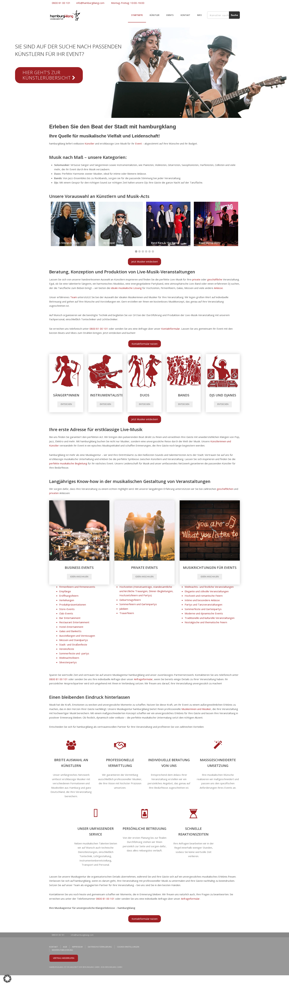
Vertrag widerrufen (63, 958)
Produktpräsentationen (72, 604)
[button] (7, 978)
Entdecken (66, 404)
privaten (54, 493)
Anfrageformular (143, 679)
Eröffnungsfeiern (68, 595)
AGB (65, 946)
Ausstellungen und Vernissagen (77, 635)
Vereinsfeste (66, 649)
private (196, 279)
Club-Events (66, 613)
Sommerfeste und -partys (74, 653)
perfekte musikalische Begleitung (68, 463)
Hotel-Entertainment (71, 626)
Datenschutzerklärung (100, 946)
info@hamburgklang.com (90, 3)
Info (199, 15)
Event (138, 143)
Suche (234, 15)
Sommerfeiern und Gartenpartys (138, 604)
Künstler (154, 15)
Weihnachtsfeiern (69, 657)
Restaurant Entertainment (74, 622)
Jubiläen (123, 608)
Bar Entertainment (69, 618)
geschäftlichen (225, 488)
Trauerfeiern (126, 613)
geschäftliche (214, 279)
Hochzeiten (126, 586)
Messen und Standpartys (73, 640)
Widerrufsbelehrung (62, 950)
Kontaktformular (170, 328)
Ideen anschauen (79, 576)
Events (170, 15)
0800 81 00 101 (60, 3)
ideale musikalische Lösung (126, 288)
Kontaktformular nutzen (145, 343)
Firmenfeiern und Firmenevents (77, 586)
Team (73, 297)
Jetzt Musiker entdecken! (144, 261)
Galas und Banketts (70, 631)
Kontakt (185, 15)
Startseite (137, 15)
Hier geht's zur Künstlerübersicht (47, 75)
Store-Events (67, 609)
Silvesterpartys (68, 662)
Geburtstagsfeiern (130, 599)
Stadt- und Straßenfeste (73, 644)
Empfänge (65, 591)
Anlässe (218, 288)
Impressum (77, 946)
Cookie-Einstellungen (128, 946)
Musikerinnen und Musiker (196, 709)
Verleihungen (66, 600)
